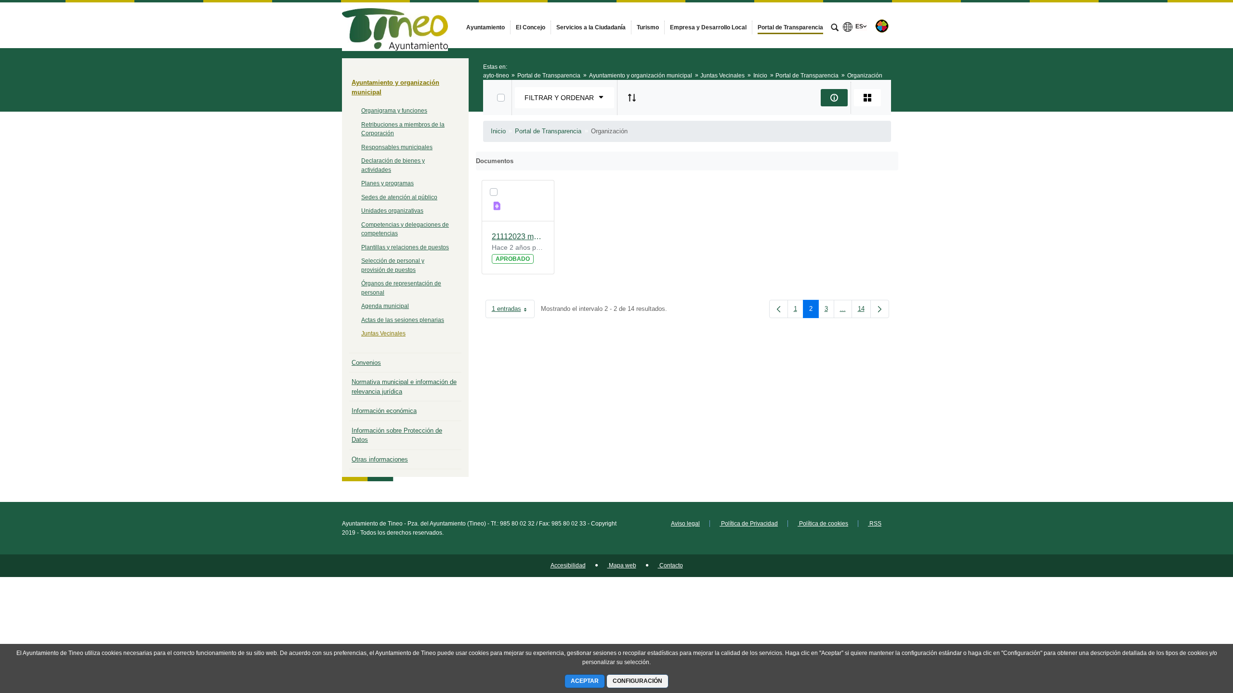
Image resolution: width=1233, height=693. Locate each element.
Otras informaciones (380, 459)
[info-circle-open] (834, 97)
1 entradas (513, 310)
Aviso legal (685, 523)
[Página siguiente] (879, 309)
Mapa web (621, 565)
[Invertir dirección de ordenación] (632, 97)
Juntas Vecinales (383, 333)
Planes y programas (387, 183)
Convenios (366, 362)
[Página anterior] (778, 309)
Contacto (670, 565)
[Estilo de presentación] (867, 97)
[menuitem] (485, 27)
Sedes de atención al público (399, 197)
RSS (874, 523)
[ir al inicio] (1194, 635)
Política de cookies (823, 523)
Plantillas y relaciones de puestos (405, 247)
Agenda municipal (385, 306)
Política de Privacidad (749, 523)
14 (864, 310)
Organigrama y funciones (394, 110)
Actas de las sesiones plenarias (402, 320)
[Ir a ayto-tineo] (395, 25)
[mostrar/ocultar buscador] (834, 28)
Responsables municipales (397, 147)
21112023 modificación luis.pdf (518, 236)
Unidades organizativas (392, 210)
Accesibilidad (568, 565)
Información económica (384, 410)
